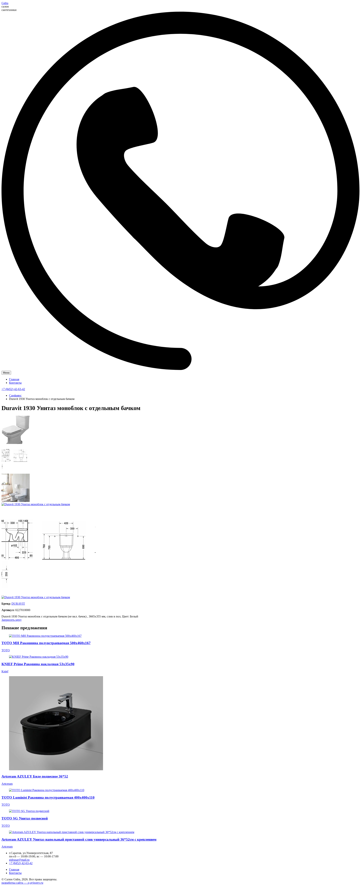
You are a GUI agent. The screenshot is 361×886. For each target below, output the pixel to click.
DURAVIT (18, 603)
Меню (6, 372)
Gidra (5, 3)
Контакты (15, 382)
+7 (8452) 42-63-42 (13, 389)
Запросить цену (12, 619)
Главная (14, 379)
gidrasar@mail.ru (19, 859)
